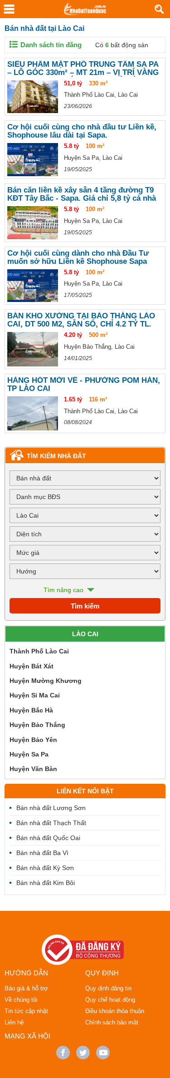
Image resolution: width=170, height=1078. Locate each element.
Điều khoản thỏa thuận (114, 1011)
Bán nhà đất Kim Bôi (45, 882)
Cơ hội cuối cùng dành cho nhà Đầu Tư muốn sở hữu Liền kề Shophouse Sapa (78, 257)
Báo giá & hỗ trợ (26, 988)
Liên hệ (14, 1022)
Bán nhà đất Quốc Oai (48, 837)
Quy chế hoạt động (110, 999)
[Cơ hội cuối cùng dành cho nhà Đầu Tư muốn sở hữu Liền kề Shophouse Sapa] (32, 285)
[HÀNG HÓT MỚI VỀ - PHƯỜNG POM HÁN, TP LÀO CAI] (32, 413)
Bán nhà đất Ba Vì (42, 852)
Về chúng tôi (21, 999)
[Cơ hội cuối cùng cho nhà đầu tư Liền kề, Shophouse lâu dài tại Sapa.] (32, 159)
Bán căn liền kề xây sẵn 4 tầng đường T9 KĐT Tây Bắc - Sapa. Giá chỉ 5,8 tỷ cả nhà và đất (81, 194)
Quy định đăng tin (108, 988)
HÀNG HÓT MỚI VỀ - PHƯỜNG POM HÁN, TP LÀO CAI (83, 384)
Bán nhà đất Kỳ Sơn (45, 867)
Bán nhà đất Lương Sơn (51, 807)
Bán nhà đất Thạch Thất (51, 822)
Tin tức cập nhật (26, 1011)
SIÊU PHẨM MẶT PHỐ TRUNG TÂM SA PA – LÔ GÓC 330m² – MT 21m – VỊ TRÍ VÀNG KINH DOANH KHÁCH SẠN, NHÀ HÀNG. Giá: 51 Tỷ (83, 68)
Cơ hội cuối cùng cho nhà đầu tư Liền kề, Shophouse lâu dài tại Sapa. (81, 131)
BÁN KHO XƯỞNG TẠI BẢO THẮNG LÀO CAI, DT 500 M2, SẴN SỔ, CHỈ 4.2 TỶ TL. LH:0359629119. (81, 320)
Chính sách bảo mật (111, 1022)
